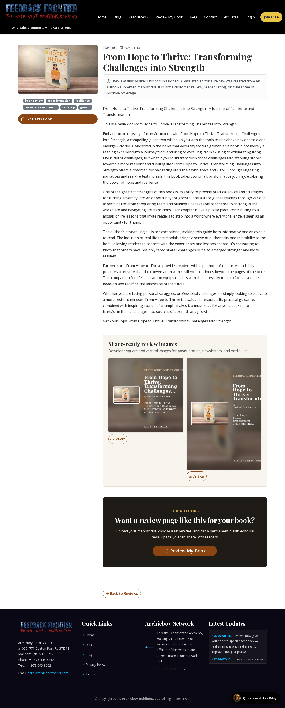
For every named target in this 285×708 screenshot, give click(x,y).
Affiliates (231, 17)
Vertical (199, 476)
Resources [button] (137, 17)
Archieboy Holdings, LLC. (141, 698)
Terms (90, 674)
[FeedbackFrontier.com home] (42, 12)
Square (119, 439)
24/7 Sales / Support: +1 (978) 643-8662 (41, 27)
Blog (117, 17)
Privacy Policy (95, 664)
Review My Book (169, 17)
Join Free (271, 17)
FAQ (193, 17)
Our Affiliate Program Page (164, 669)
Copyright (105, 698)
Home (101, 17)
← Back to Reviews (122, 593)
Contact (210, 17)
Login (250, 17)
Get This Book (39, 119)
